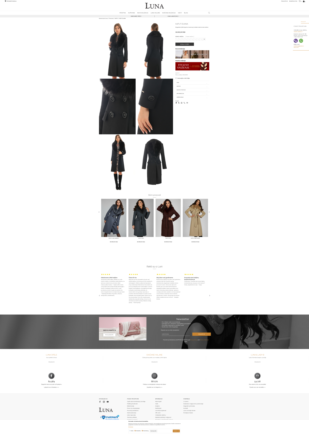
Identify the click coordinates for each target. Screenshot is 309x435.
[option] (135, 16)
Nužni (132, 430)
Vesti (156, 404)
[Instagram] (104, 402)
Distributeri (158, 408)
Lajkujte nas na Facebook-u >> (51, 387)
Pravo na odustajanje (133, 408)
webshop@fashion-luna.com (299, 46)
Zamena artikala (132, 417)
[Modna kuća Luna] (154, 6)
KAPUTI (116, 18)
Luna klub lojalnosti (160, 410)
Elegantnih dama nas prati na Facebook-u (51, 384)
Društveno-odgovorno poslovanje (193, 404)
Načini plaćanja (131, 413)
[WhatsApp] (182, 103)
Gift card (157, 413)
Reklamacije (130, 406)
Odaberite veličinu (160, 415)
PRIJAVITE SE (201, 334)
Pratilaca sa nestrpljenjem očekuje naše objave (154, 384)
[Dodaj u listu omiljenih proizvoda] (100, 238)
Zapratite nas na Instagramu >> (154, 387)
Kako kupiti (158, 401)
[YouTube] (108, 402)
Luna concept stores (189, 410)
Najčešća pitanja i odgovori (163, 417)
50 (204, 39)
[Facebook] (176, 103)
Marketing (146, 430)
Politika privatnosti (132, 404)
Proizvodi (111, 18)
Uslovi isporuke (131, 415)
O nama (185, 401)
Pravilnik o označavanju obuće (164, 419)
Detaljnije (130, 427)
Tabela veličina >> (298, 31)
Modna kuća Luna (103, 18)
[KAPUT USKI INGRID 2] (114, 218)
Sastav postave (181, 90)
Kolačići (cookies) (132, 419)
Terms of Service (204, 340)
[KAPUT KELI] (141, 218)
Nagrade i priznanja (189, 406)
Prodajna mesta (188, 413)
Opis (178, 82)
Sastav (179, 86)
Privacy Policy (193, 340)
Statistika (138, 430)
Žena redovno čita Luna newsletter (257, 384)
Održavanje (180, 97)
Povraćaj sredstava (132, 410)
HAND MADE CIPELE (136, 16)
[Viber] (184, 103)
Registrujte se (293, 1)
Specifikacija (180, 93)
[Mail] (187, 103)
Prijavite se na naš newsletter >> (257, 387)
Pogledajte (51, 362)
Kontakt (185, 408)
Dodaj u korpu (184, 44)
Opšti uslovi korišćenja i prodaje (136, 401)
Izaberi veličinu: (179, 36)
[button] (209, 13)
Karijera (157, 406)
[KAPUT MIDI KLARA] (195, 218)
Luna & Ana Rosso (173, 16)
